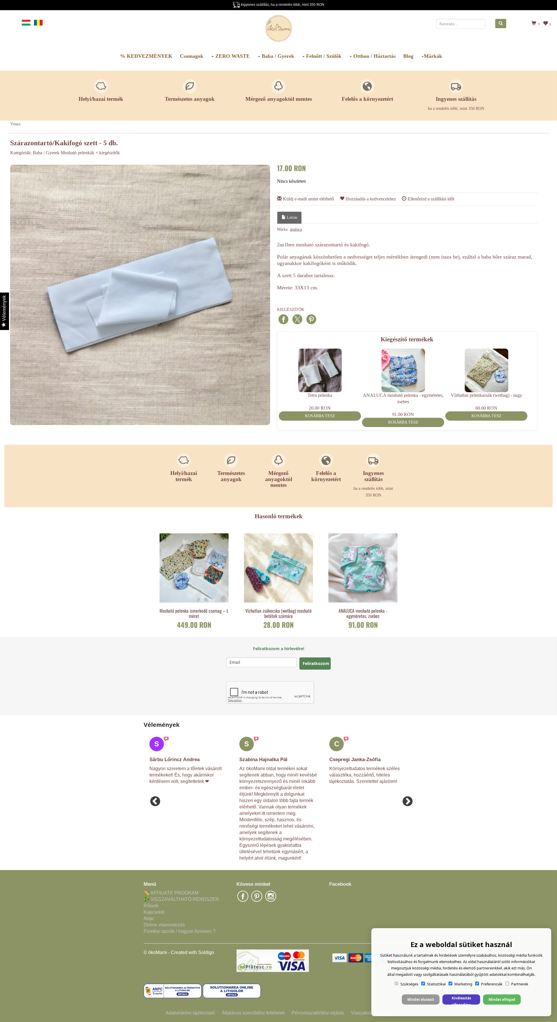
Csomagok (191, 56)
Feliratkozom (316, 663)
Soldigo (206, 952)
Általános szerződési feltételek (253, 1012)
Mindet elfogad (502, 999)
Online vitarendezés (164, 924)
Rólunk (151, 905)
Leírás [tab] (291, 217)
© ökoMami (155, 952)
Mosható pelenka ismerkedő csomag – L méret (194, 613)
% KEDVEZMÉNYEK (146, 56)
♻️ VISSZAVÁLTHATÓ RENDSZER (181, 899)
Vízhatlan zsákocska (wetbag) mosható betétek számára (278, 613)
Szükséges (409, 984)
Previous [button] (152, 799)
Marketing (463, 984)
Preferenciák (491, 984)
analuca (296, 229)
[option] (140, 295)
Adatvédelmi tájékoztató (190, 1012)
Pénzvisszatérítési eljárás (318, 1012)
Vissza (15, 124)
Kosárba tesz (320, 416)
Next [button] (405, 799)
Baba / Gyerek (277, 56)
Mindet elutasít (420, 999)
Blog (408, 56)
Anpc (149, 918)
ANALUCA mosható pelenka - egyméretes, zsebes (363, 613)
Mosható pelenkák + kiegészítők (90, 152)
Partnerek (519, 984)
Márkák (433, 56)
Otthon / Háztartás (374, 56)
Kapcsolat (154, 912)
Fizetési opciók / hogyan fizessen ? (180, 931)
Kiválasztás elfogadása (461, 1000)
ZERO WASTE (232, 56)
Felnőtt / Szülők (323, 56)
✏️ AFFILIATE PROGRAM (171, 892)
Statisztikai (436, 984)
